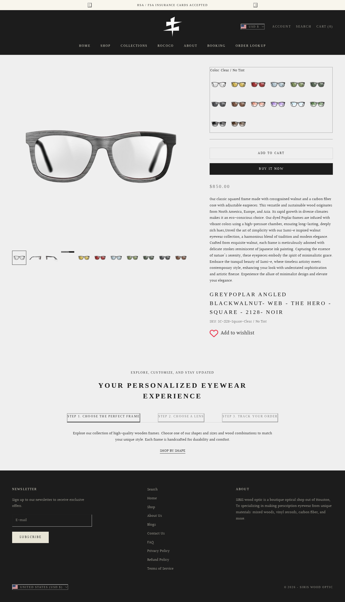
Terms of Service (160, 569)
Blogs (151, 525)
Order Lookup (251, 46)
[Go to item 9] (148, 258)
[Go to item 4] (68, 252)
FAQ (150, 542)
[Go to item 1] (19, 258)
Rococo (166, 46)
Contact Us (156, 533)
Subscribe (30, 537)
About (190, 46)
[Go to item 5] (84, 258)
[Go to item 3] (51, 258)
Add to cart (271, 153)
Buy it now (271, 169)
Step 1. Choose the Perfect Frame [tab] (103, 416)
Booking (216, 46)
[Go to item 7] (116, 258)
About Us (154, 516)
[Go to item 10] (165, 258)
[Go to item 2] (35, 258)
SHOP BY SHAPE (172, 451)
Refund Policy (158, 560)
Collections (134, 46)
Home (84, 46)
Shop (106, 46)
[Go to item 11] (181, 258)
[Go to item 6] (100, 258)
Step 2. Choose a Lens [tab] (181, 416)
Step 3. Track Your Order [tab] (250, 416)
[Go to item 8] (132, 258)
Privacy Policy (158, 551)
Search (152, 489)
